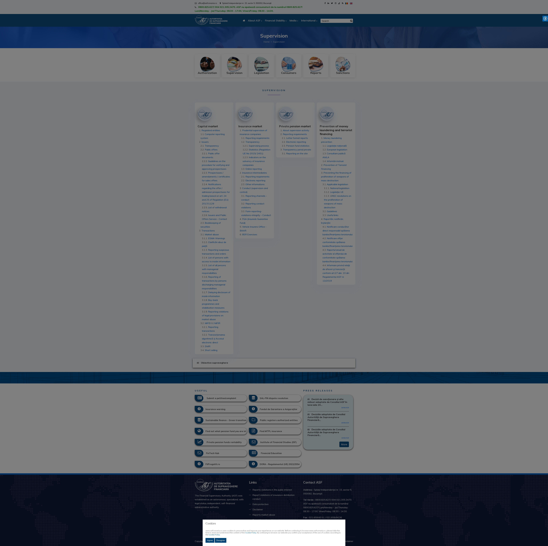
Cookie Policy (250, 533)
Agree (210, 540)
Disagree (220, 540)
